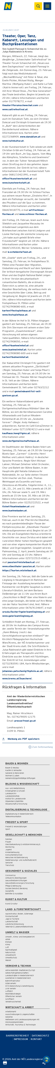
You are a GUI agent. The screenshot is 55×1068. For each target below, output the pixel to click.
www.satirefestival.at (15, 109)
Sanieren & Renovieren (14, 773)
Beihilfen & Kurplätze (14, 893)
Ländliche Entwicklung (14, 924)
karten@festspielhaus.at (16, 310)
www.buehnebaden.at (14, 510)
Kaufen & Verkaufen (13, 770)
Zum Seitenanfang (42, 746)
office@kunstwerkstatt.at (17, 178)
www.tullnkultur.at (13, 140)
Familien (8, 839)
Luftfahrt (9, 991)
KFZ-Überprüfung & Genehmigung (19, 986)
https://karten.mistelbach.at (19, 570)
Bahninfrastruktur (12, 981)
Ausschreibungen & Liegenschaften (20, 1014)
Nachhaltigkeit (11, 950)
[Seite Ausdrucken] (5, 1063)
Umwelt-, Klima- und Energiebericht (20, 937)
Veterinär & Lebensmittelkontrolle (19, 926)
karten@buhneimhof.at (15, 357)
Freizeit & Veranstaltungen (16, 826)
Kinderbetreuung (12, 852)
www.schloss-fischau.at (33, 214)
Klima (7, 944)
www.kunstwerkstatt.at (16, 182)
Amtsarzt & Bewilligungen (16, 878)
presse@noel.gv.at (25, 720)
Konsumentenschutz (13, 855)
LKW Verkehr (10, 988)
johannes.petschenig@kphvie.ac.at (22, 671)
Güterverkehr (10, 983)
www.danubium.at (30, 136)
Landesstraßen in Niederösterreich (19, 975)
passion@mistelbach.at (21, 562)
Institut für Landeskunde (15, 798)
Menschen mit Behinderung (16, 857)
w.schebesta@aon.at (19, 251)
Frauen (8, 842)
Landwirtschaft (11, 921)
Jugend (8, 849)
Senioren (9, 862)
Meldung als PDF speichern (23, 738)
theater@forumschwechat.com (20, 105)
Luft (7, 947)
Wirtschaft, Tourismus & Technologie (20, 1024)
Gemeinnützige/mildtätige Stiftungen (20, 778)
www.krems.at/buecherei (17, 678)
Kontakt (36, 1039)
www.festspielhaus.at (15, 314)
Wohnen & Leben (12, 775)
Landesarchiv (10, 793)
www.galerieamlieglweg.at (17, 615)
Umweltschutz (11, 957)
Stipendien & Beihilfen (14, 801)
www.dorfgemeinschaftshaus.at (20, 440)
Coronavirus (10, 875)
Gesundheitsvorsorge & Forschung (19, 883)
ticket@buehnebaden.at (16, 506)
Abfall (7, 939)
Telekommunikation (13, 816)
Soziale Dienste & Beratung (16, 888)
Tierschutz (9, 865)
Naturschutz (10, 952)
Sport (7, 829)
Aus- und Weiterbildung (15, 788)
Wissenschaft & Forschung (16, 804)
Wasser (8, 960)
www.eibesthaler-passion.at (18, 566)
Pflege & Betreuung (13, 886)
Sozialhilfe (9, 891)
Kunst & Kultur (11, 903)
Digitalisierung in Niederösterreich (19, 814)
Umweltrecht (10, 955)
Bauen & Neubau (12, 768)
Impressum (21, 1039)
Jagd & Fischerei (12, 919)
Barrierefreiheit (17, 1035)
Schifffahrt (9, 999)
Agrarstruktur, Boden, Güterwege (19, 914)
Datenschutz (40, 1035)
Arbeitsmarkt (10, 1011)
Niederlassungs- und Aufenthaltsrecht (21, 860)
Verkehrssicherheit (13, 1001)
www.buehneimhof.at (14, 349)
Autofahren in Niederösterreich (18, 978)
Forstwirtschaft (11, 916)
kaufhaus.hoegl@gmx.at (16, 433)
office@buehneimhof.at (15, 345)
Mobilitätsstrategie (12, 994)
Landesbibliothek (12, 796)
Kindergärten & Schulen (15, 791)
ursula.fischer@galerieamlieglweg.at (23, 611)
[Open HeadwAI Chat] (46, 1059)
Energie (8, 942)
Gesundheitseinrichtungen (16, 880)
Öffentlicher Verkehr (13, 996)
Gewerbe (9, 1017)
